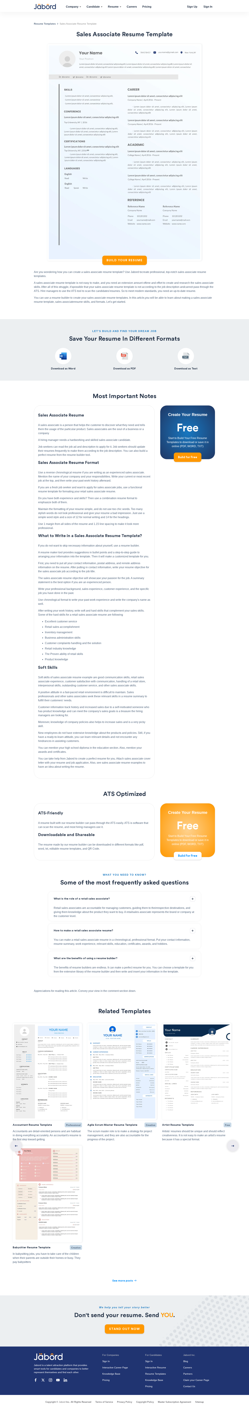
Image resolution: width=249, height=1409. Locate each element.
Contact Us (189, 1386)
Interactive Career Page (115, 1367)
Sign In (207, 6)
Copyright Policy (145, 1402)
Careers (132, 6)
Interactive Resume (155, 1367)
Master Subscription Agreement (174, 1402)
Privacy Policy (124, 1402)
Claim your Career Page (196, 1380)
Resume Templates (155, 1373)
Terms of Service (104, 1402)
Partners (187, 1373)
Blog (185, 1361)
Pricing (146, 6)
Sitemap (199, 1402)
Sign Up (192, 6)
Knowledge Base (111, 1373)
